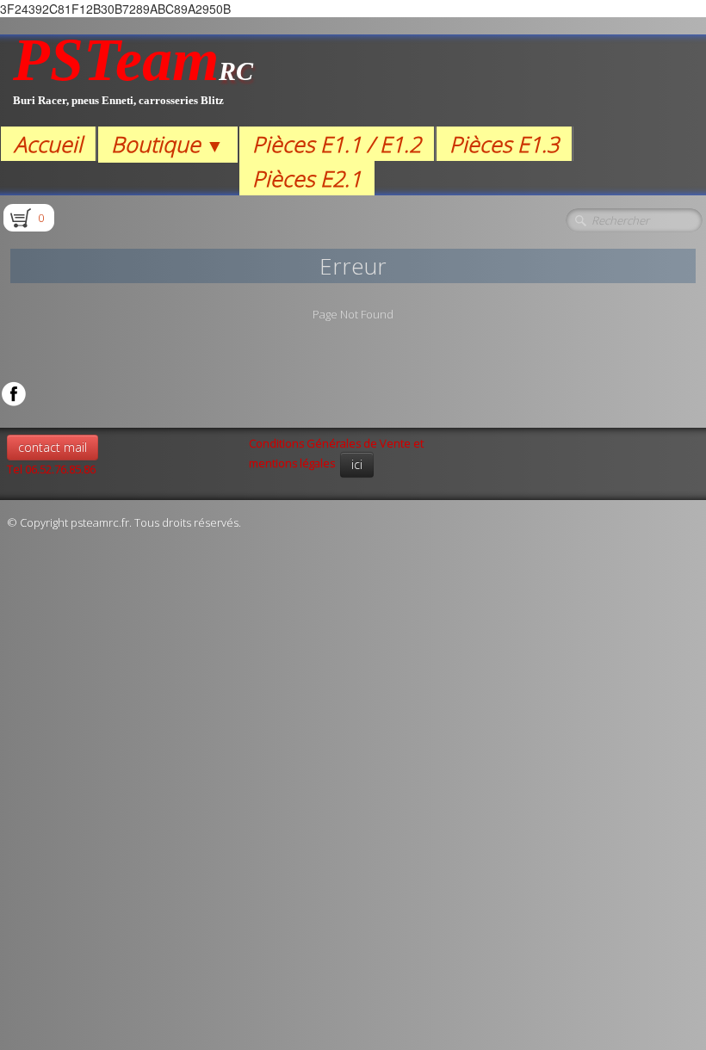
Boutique (167, 143)
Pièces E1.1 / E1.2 (336, 143)
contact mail (52, 447)
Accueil (48, 143)
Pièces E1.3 (504, 143)
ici (356, 464)
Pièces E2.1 (307, 178)
